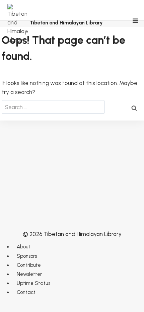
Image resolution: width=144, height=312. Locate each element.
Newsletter (29, 274)
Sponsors (27, 256)
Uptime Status (33, 283)
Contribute (29, 265)
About (23, 247)
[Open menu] (135, 21)
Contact (26, 292)
